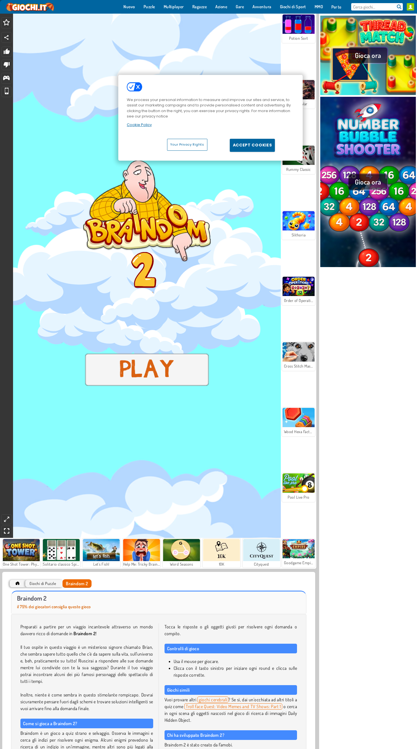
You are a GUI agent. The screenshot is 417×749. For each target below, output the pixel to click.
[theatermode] (6, 519)
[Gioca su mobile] (6, 92)
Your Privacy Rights (187, 144)
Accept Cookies (252, 145)
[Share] (6, 37)
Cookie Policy (139, 124)
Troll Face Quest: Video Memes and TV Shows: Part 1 (233, 706)
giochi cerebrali (213, 699)
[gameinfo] (6, 78)
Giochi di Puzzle (43, 583)
